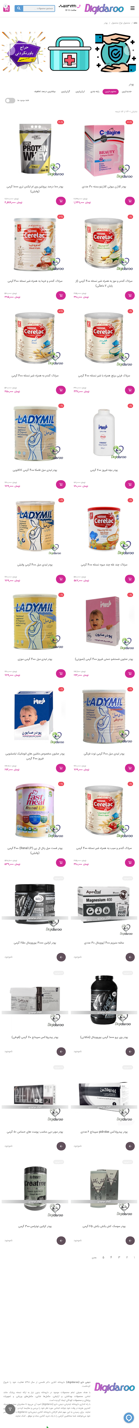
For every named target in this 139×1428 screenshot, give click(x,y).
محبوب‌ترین (110, 91)
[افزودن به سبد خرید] (130, 201)
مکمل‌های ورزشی (24, 1396)
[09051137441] (79, 6)
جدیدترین (126, 91)
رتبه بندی (95, 91)
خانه (135, 23)
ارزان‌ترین (80, 91)
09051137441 (67, 6)
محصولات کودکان (74, 1400)
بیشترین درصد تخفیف (44, 91)
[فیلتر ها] (10, 1409)
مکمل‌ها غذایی (43, 1396)
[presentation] (129, 50)
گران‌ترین (65, 91)
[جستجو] (19, 8)
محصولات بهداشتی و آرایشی (68, 1396)
